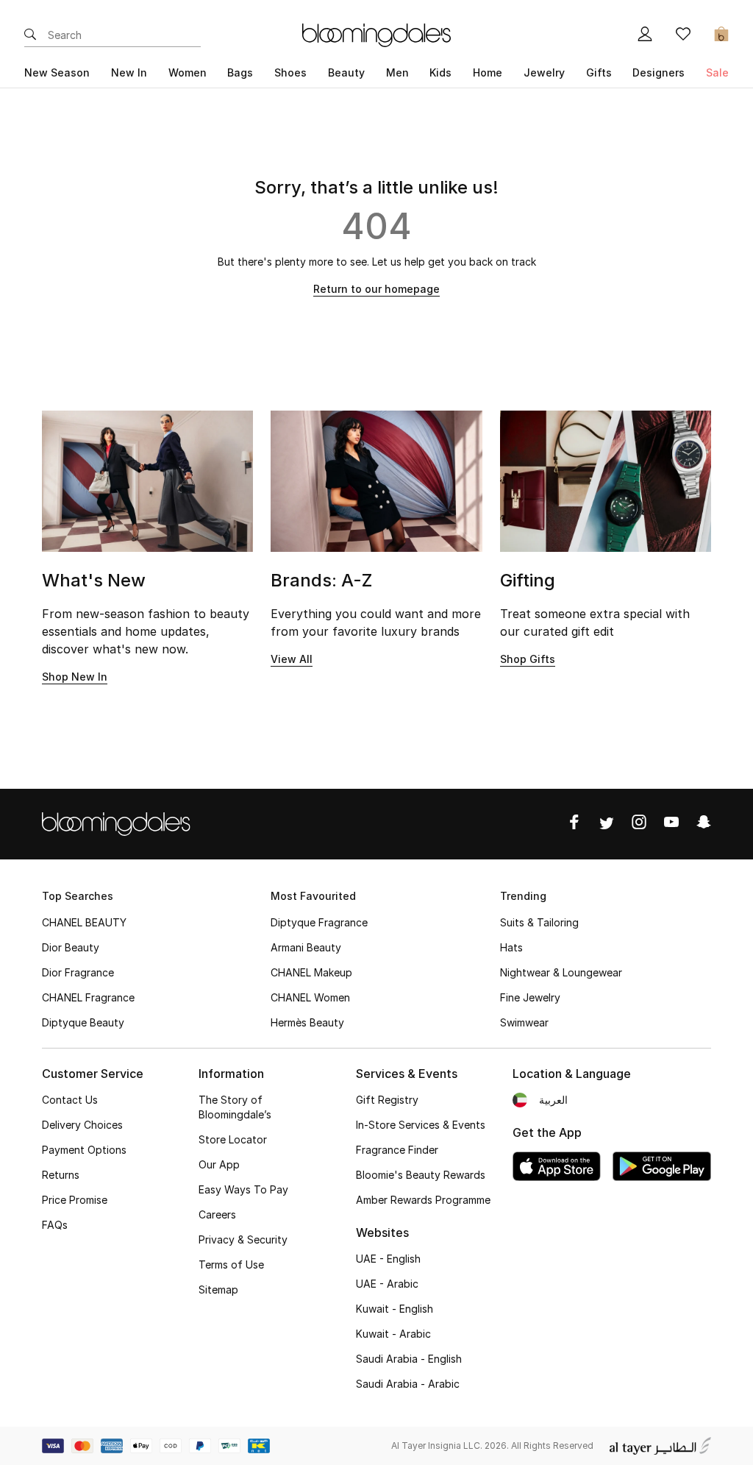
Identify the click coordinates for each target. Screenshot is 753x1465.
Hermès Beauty (307, 1022)
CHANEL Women (310, 997)
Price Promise (74, 1199)
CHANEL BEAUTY (84, 922)
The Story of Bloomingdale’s (235, 1107)
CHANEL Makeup (311, 972)
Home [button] (487, 72)
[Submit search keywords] (30, 35)
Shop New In (74, 676)
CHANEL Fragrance (88, 997)
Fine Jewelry (530, 997)
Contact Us (70, 1099)
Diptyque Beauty (83, 1022)
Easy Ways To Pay (243, 1189)
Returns (60, 1174)
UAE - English (388, 1258)
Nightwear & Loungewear (561, 972)
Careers (217, 1214)
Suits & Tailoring (539, 922)
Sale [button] (717, 72)
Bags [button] (240, 72)
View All (292, 659)
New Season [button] (57, 72)
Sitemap (218, 1289)
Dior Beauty (70, 947)
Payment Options (84, 1149)
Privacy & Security (243, 1239)
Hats (511, 947)
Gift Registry (387, 1099)
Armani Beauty (306, 947)
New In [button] (129, 72)
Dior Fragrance (78, 972)
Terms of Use (231, 1264)
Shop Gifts (527, 659)
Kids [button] (440, 72)
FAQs (55, 1225)
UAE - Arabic (387, 1283)
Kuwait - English (394, 1308)
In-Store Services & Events (420, 1124)
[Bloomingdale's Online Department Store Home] (376, 33)
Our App (219, 1164)
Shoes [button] (290, 72)
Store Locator (233, 1139)
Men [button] (397, 72)
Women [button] (187, 72)
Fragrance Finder (397, 1149)
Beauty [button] (346, 72)
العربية (553, 1099)
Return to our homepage (376, 289)
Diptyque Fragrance (319, 922)
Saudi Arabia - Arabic (408, 1383)
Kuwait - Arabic (393, 1333)
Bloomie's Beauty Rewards (420, 1174)
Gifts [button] (599, 72)
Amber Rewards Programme (423, 1199)
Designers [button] (658, 72)
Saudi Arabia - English (409, 1358)
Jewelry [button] (544, 72)
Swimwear (524, 1022)
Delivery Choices (82, 1124)
